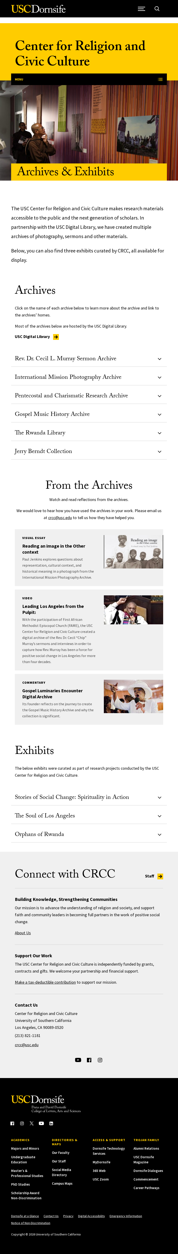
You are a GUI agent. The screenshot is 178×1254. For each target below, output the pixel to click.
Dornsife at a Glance (25, 1216)
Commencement (146, 1179)
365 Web (99, 1170)
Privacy (68, 1216)
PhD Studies (20, 1184)
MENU (19, 79)
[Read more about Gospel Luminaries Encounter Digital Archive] (133, 696)
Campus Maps (62, 1183)
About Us (23, 932)
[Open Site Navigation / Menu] (141, 9)
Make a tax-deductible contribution (45, 982)
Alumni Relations (146, 1148)
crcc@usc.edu (60, 517)
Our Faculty (60, 1152)
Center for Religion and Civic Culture (80, 56)
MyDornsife (101, 1162)
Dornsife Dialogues (148, 1170)
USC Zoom (101, 1179)
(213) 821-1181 (28, 1035)
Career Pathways (146, 1188)
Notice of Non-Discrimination (30, 1223)
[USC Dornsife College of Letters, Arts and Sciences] (38, 11)
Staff (150, 876)
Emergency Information (126, 1216)
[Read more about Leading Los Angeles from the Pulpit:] (133, 609)
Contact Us (51, 1216)
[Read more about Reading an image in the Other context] (133, 551)
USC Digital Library (33, 336)
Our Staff (59, 1161)
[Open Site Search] (157, 9)
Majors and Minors (25, 1148)
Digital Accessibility (91, 1216)
